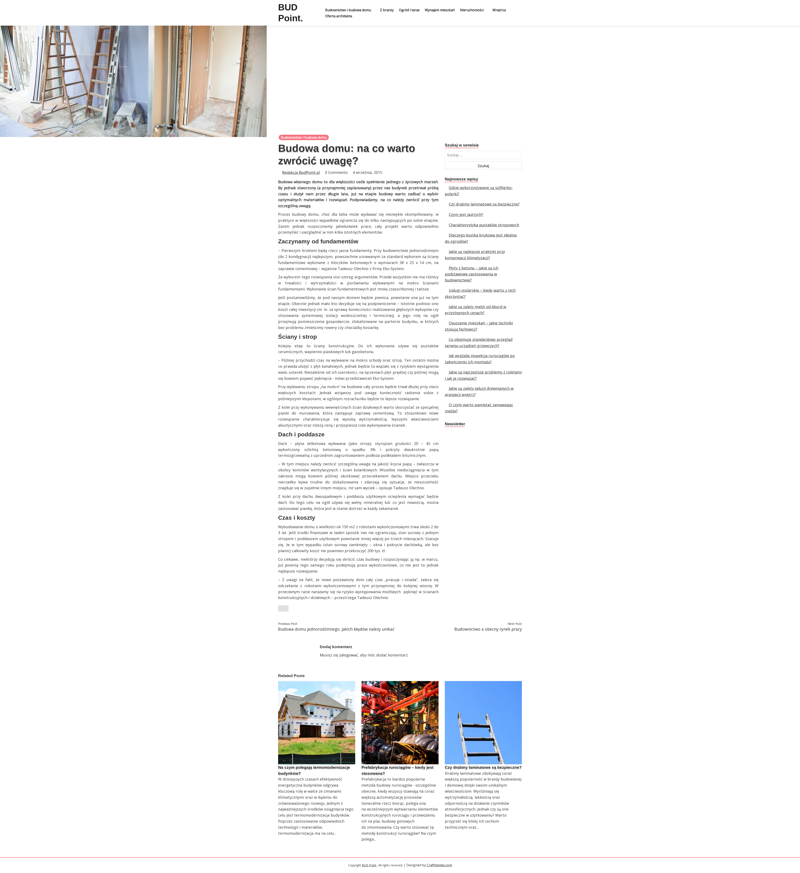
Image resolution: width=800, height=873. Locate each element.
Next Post (515, 623)
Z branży (387, 10)
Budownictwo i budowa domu (348, 10)
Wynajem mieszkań (440, 10)
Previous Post (287, 623)
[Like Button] (283, 608)
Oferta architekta (338, 16)
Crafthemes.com (439, 865)
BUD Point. (369, 865)
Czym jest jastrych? (466, 214)
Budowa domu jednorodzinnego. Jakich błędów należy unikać (336, 629)
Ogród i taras (409, 10)
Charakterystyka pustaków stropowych (484, 224)
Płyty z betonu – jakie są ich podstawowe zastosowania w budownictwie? (471, 274)
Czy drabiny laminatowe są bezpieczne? (484, 204)
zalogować (348, 655)
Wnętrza (499, 10)
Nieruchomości (472, 10)
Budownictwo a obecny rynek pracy (488, 629)
